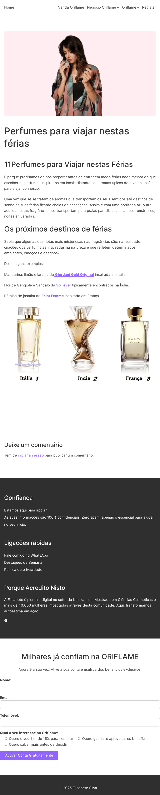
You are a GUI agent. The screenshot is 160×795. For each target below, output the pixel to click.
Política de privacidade (23, 569)
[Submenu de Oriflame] (138, 7)
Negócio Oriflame (101, 7)
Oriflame (129, 7)
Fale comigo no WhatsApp (26, 555)
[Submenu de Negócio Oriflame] (118, 7)
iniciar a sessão (31, 455)
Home (9, 7)
